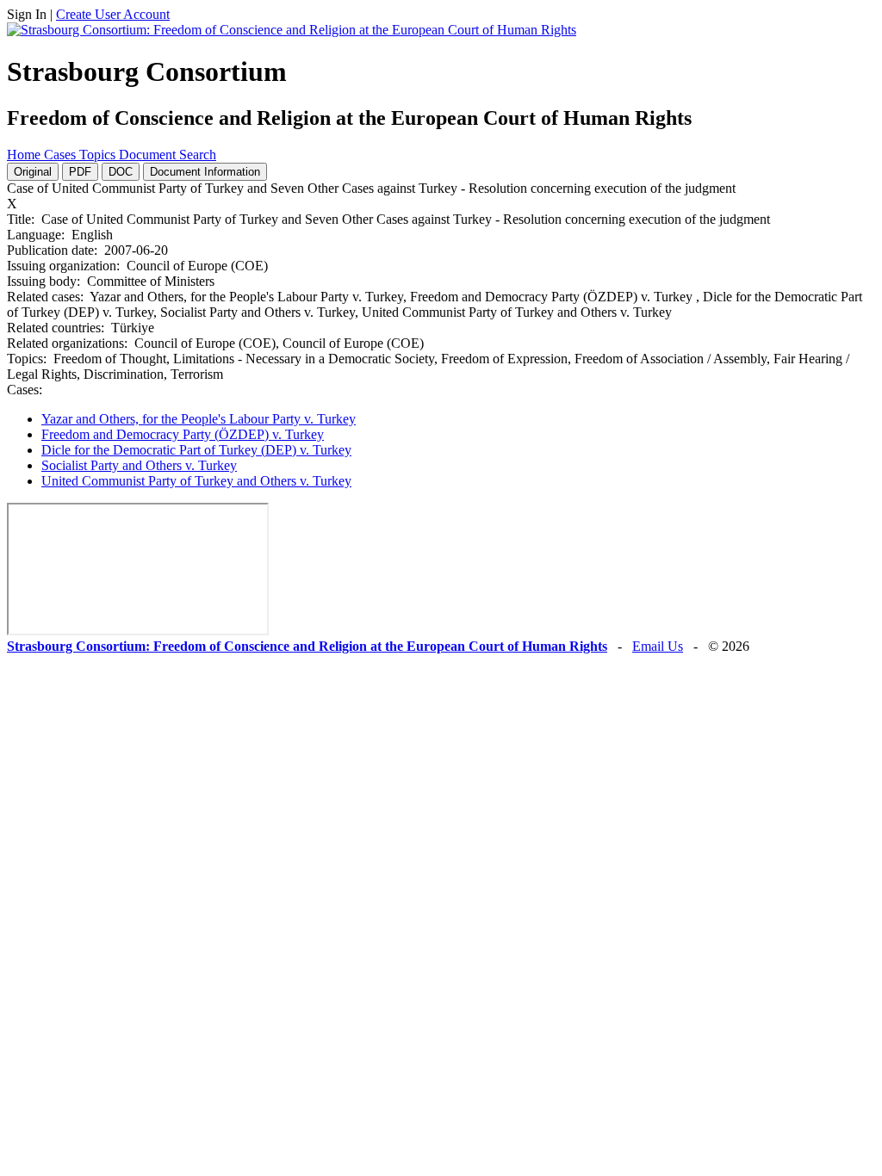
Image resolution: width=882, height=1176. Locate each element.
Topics (99, 154)
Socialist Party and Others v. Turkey (139, 465)
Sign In (27, 14)
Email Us (657, 646)
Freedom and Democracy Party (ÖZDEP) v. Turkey (182, 434)
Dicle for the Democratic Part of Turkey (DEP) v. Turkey (196, 450)
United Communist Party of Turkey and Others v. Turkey (196, 480)
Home (25, 154)
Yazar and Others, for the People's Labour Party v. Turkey (198, 419)
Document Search (167, 154)
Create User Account (113, 14)
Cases (61, 154)
